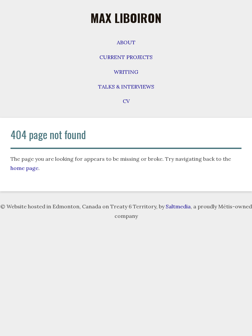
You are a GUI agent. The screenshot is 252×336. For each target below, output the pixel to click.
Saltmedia (178, 206)
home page (24, 168)
